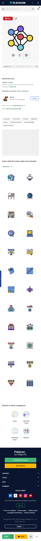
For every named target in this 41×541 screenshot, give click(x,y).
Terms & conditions (9, 510)
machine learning (15, 122)
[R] (11, 234)
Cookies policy (33, 510)
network (25, 119)
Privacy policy (22, 510)
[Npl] (30, 252)
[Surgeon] (11, 177)
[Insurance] (11, 308)
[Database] (30, 364)
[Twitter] (15, 495)
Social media (20, 490)
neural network (8, 125)
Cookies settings (29, 513)
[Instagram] (25, 495)
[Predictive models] (11, 252)
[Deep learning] (30, 327)
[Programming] (30, 234)
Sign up (20, 505)
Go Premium (20, 466)
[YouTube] (30, 495)
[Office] (11, 196)
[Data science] (30, 346)
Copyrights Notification (14, 513)
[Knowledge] (30, 290)
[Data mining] (11, 383)
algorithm (34, 119)
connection (16, 119)
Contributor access (20, 460)
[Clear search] (28, 9)
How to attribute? (23, 91)
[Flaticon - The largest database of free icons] (18, 3)
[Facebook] (10, 495)
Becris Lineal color (12, 109)
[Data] (30, 308)
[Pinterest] (20, 495)
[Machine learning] (11, 271)
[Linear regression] (30, 271)
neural (5, 122)
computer (6, 119)
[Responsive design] (11, 215)
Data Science (17, 105)
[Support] (11, 327)
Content (5, 473)
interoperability (29, 122)
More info (13, 87)
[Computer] (30, 177)
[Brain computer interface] (30, 215)
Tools (4, 477)
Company (5, 486)
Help (4, 482)
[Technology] (30, 196)
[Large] (11, 290)
